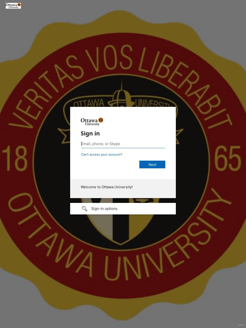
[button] (123, 208)
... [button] (241, 324)
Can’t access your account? (101, 154)
